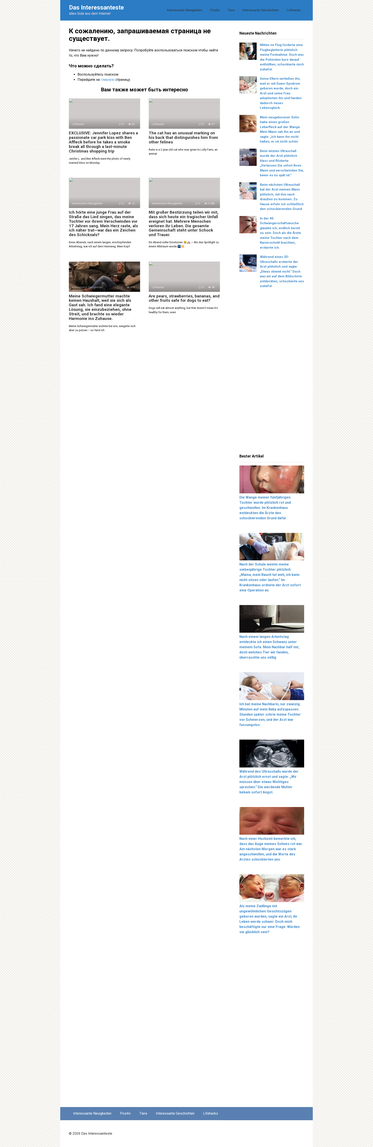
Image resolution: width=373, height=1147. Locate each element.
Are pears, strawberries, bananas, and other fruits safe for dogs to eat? (184, 298)
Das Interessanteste (96, 7)
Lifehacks (294, 10)
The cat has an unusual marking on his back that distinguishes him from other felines (183, 137)
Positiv (215, 10)
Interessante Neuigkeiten (184, 10)
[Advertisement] (271, 372)
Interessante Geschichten (260, 10)
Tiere (231, 10)
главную (108, 80)
